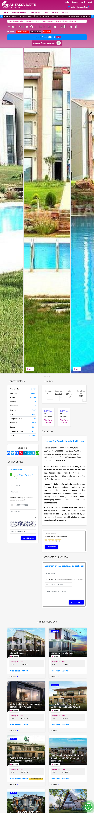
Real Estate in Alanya (26, 16)
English (67, 2)
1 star (46, 539)
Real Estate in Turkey (19, 12)
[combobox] (12, 505)
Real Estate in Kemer (58, 16)
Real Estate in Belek (73, 16)
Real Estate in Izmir (87, 16)
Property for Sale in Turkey (15, 21)
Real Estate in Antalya (11, 16)
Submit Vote (51, 547)
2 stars (49, 539)
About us (55, 12)
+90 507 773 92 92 (21, 476)
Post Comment (76, 602)
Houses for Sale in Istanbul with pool (65, 21)
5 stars (60, 539)
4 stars (56, 539)
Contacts (65, 12)
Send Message (28, 538)
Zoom (31, 369)
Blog (46, 12)
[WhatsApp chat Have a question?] (88, 808)
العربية (90, 2)
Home (6, 12)
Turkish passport (35, 12)
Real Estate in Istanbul (43, 16)
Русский (75, 2)
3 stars (53, 539)
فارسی (83, 2)
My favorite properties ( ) (80, 7)
